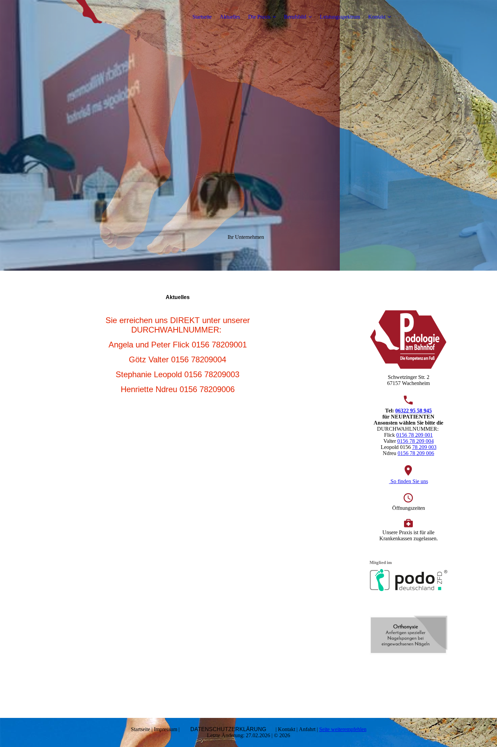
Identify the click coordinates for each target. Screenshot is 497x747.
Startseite (202, 17)
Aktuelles (230, 17)
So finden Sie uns (408, 481)
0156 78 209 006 (416, 453)
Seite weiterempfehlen (342, 729)
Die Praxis (259, 17)
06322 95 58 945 (413, 410)
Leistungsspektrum (340, 17)
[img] (92, 17)
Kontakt (376, 17)
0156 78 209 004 (415, 441)
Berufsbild (295, 17)
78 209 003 (424, 447)
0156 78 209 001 (414, 435)
